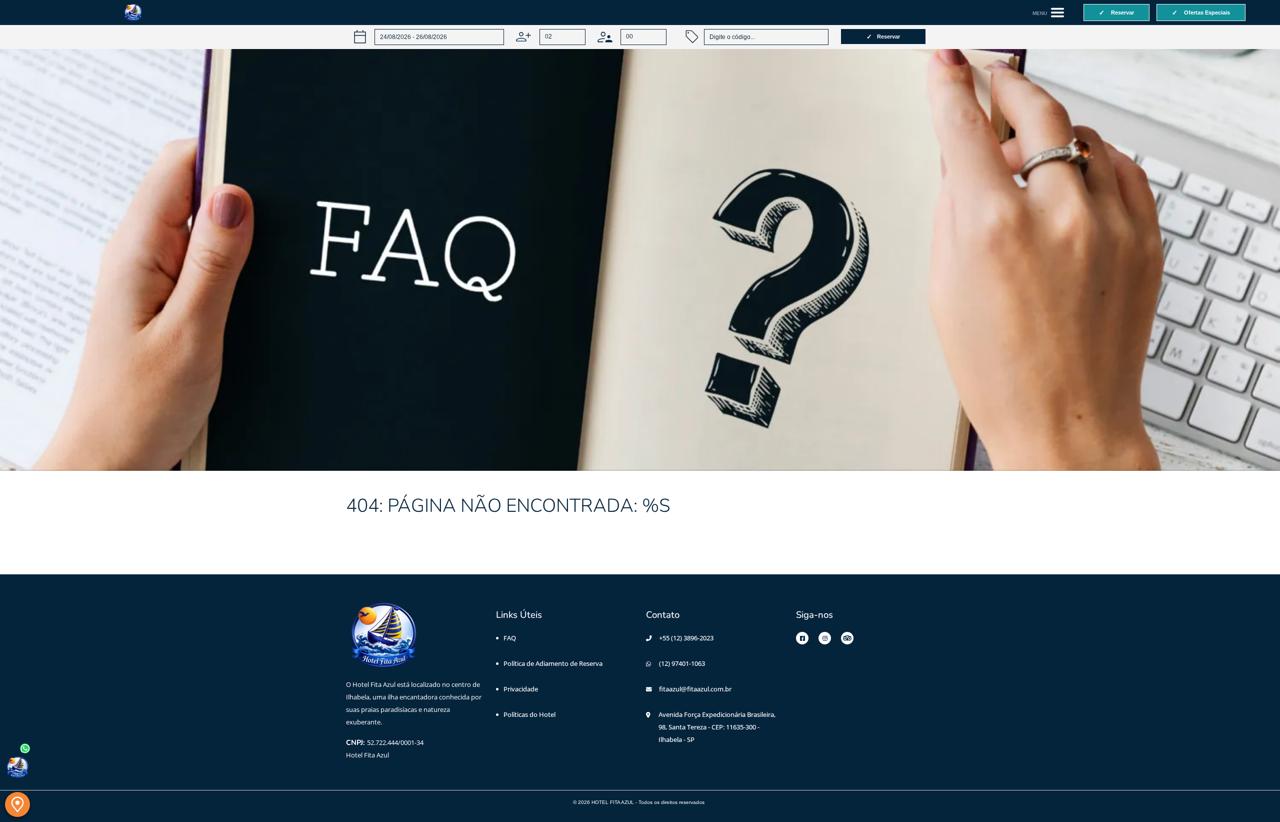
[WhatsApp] (17, 767)
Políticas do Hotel (530, 714)
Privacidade (521, 688)
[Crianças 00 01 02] (632, 37)
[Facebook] (802, 638)
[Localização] (17, 804)
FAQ (510, 637)
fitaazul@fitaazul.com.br (695, 688)
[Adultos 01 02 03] (550, 37)
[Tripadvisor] (847, 638)
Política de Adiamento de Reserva (553, 663)
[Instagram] (824, 638)
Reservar (888, 37)
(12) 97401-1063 (682, 663)
